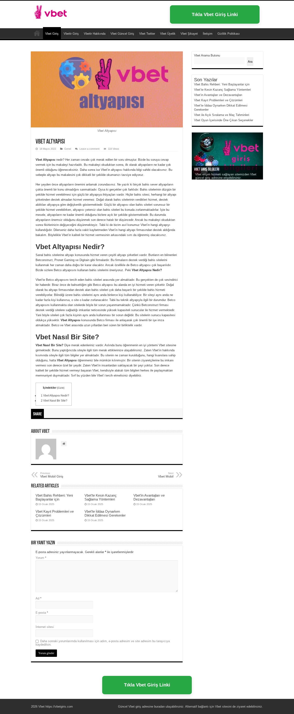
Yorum (41, 557)
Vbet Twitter (147, 33)
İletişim (207, 33)
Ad (38, 598)
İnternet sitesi (45, 627)
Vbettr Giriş (71, 33)
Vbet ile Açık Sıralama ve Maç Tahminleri (221, 115)
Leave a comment (89, 148)
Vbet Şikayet (189, 33)
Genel (67, 148)
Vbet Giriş (52, 33)
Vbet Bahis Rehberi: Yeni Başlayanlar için (54, 497)
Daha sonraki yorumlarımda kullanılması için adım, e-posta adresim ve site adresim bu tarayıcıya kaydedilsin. (103, 642)
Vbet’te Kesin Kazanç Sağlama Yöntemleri (101, 497)
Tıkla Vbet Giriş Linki (215, 14)
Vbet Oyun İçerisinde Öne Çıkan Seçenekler (223, 120)
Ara (250, 61)
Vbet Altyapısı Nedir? (55, 395)
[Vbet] (50, 11)
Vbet (37, 33)
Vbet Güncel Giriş (122, 33)
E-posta (42, 612)
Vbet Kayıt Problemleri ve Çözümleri (218, 100)
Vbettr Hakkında (94, 33)
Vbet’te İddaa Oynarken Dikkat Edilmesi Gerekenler (105, 513)
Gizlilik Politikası (229, 33)
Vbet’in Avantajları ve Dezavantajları (149, 497)
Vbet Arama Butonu (207, 55)
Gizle (61, 387)
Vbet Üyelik (167, 33)
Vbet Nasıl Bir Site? (54, 400)
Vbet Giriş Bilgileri (206, 170)
